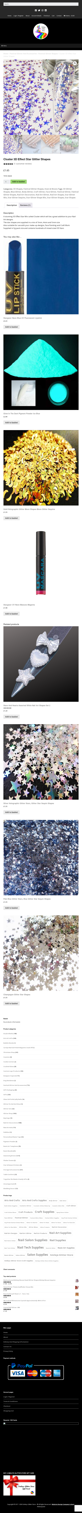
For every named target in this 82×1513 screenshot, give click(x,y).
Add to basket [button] (11, 327)
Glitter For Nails (44, 1222)
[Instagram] (42, 10)
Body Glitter (27, 192)
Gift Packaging (8, 1090)
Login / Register (18, 16)
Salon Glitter (20, 1255)
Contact (59, 16)
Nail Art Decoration (26, 194)
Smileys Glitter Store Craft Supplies (18, 1261)
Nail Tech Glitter (9, 1248)
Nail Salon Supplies (32, 1240)
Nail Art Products (40, 1233)
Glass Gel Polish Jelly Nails (12, 1099)
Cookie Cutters (8, 1062)
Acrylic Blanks (8, 1034)
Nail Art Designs (10, 1233)
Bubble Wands (8, 1043)
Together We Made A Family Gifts (15, 1179)
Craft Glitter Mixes (10, 1212)
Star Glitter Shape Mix (36, 197)
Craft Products (25, 1212)
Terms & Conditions (10, 1401)
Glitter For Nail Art (31, 1222)
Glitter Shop (7, 1113)
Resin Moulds (8, 1151)
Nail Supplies (58, 1240)
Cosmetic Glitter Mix (58, 1206)
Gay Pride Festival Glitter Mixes (14, 1222)
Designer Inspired (9, 1076)
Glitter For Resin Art (69, 1222)
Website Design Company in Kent (63, 1504)
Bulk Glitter (63, 1200)
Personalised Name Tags (12, 1137)
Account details (36, 16)
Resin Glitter (8, 1255)
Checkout (47, 16)
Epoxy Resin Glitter (63, 1212)
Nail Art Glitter (42, 194)
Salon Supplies (37, 1255)
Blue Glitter (16, 192)
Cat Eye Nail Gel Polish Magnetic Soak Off (18, 1048)
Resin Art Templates (10, 1146)
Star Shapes (70, 197)
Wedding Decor (9, 1188)
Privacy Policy (8, 1351)
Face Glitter (51, 192)
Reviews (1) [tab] (25, 205)
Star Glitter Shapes (55, 197)
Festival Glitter (64, 192)
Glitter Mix (23, 1227)
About (27, 16)
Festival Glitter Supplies (52, 1218)
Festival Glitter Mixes (36, 1218)
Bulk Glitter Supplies (10, 1206)
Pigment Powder (9, 1141)
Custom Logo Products (11, 1071)
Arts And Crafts (12, 1200)
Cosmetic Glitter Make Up (42, 1206)
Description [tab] (12, 205)
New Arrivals (7, 1127)
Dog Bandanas (8, 1080)
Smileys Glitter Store (61, 1254)
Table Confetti (8, 1174)
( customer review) (23, 163)
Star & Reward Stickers (11, 1165)
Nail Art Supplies (60, 1233)
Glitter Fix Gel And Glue (11, 1104)
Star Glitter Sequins (16, 197)
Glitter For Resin (56, 1222)
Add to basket (18, 181)
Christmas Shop (9, 1052)
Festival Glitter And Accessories (23, 53)
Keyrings (6, 1118)
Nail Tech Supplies (30, 1247)
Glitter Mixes (33, 1227)
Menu (5, 46)
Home (9, 16)
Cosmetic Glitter (25, 1206)
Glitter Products (45, 1227)
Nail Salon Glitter (10, 1240)
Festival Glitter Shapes (48, 53)
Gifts (5, 1095)
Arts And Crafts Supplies (34, 1200)
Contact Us (7, 1347)
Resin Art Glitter (50, 1248)
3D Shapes (18, 189)
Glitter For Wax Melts (10, 1227)
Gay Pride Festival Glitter (69, 1218)
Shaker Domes (8, 1160)
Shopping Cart (8, 1411)
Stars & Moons (51, 189)
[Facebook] (36, 10)
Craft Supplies (44, 1212)
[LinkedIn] (45, 10)
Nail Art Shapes (57, 194)
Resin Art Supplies (66, 1248)
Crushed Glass (8, 1066)
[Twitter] (39, 10)
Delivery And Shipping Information (16, 1342)
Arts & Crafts (8, 1038)
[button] (75, 63)
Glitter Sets (7, 1109)
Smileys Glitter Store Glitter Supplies (47, 1261)
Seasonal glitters (9, 1156)
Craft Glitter (39, 192)
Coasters (6, 1057)
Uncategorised (8, 1184)
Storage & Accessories (11, 1170)
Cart (53, 16)
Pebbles (6, 1132)
